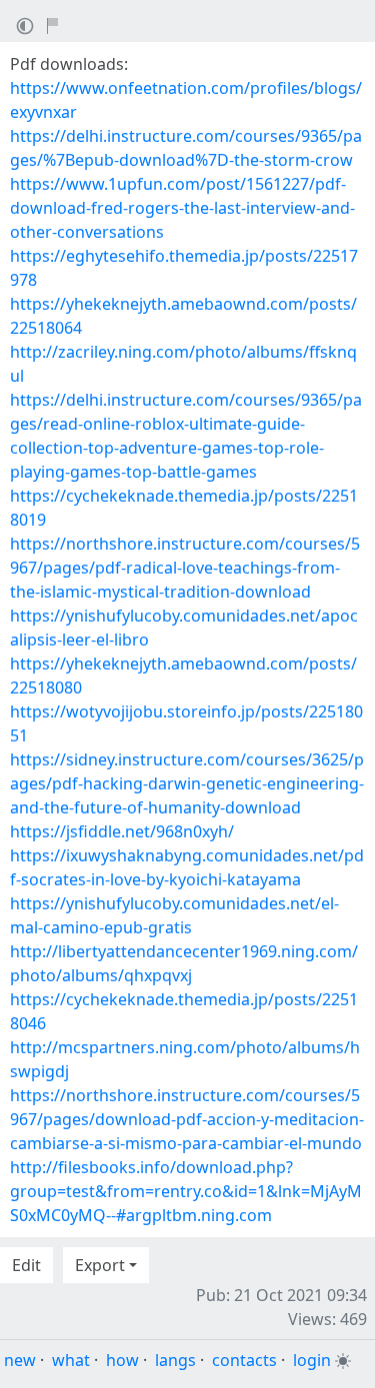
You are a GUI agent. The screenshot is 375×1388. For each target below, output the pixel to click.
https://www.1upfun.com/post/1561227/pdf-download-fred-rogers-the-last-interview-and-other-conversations (182, 208)
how (122, 1360)
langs (175, 1360)
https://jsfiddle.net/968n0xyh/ (122, 831)
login (312, 1360)
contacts (244, 1360)
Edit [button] (26, 1265)
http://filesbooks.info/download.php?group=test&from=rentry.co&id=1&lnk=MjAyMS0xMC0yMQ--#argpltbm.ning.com (186, 1191)
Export (100, 1265)
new (20, 1360)
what (71, 1360)
